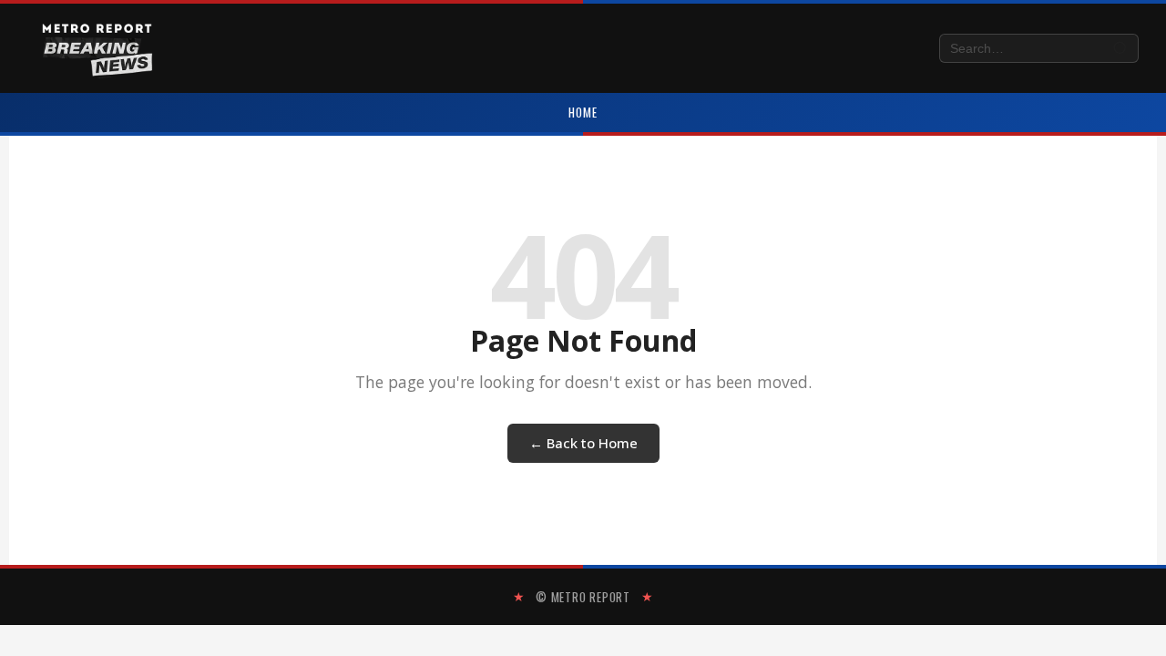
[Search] (1121, 49)
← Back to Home (583, 443)
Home (583, 112)
